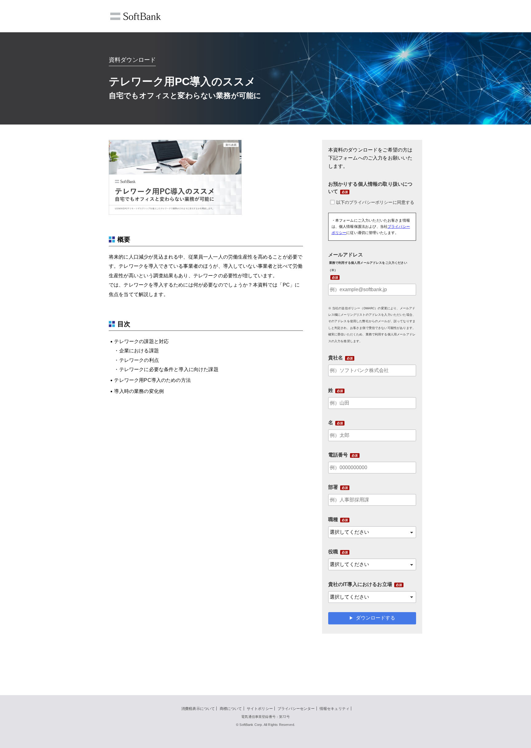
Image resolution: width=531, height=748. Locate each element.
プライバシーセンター (296, 708)
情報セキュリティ (334, 708)
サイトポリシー (260, 708)
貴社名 (335, 357)
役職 (333, 551)
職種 (333, 519)
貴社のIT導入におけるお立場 (360, 584)
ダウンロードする (375, 617)
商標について (231, 708)
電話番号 (338, 454)
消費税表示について (198, 708)
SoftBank (135, 16)
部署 (333, 487)
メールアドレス (367, 262)
